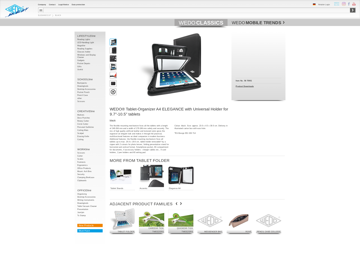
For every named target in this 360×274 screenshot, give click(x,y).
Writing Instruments (85, 200)
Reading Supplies (84, 49)
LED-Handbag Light (85, 42)
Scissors (81, 101)
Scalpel (80, 133)
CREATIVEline (86, 111)
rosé (248, 231)
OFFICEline (84, 190)
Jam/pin (80, 212)
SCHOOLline (85, 79)
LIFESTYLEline (86, 36)
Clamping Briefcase (85, 177)
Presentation (82, 209)
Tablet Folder (126, 231)
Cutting (80, 139)
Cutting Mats (82, 130)
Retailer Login (324, 5)
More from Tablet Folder (140, 160)
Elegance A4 (175, 188)
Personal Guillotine (85, 127)
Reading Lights (83, 39)
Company (42, 5)
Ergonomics (82, 165)
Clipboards (81, 180)
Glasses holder (83, 52)
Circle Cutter (82, 124)
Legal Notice (63, 5)
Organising (82, 194)
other (79, 98)
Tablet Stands (116, 188)
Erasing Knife (83, 136)
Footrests (81, 162)
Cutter (80, 156)
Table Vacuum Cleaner (87, 206)
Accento (143, 188)
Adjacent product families (141, 204)
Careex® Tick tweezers (156, 230)
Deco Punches (83, 118)
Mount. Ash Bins (84, 171)
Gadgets (81, 60)
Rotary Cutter (83, 121)
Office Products (84, 168)
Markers (80, 115)
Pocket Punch (83, 92)
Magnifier (81, 46)
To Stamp (81, 215)
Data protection (78, 5)
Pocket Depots (83, 63)
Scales (80, 159)
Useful (80, 69)
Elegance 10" (44, 15)
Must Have (84, 231)
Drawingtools (82, 86)
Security (81, 174)
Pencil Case (82, 95)
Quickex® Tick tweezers (185, 230)
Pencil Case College (269, 231)
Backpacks (82, 83)
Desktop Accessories (86, 89)
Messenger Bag (213, 231)
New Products (86, 225)
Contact (52, 5)
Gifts (79, 66)
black (58, 15)
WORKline (83, 149)
